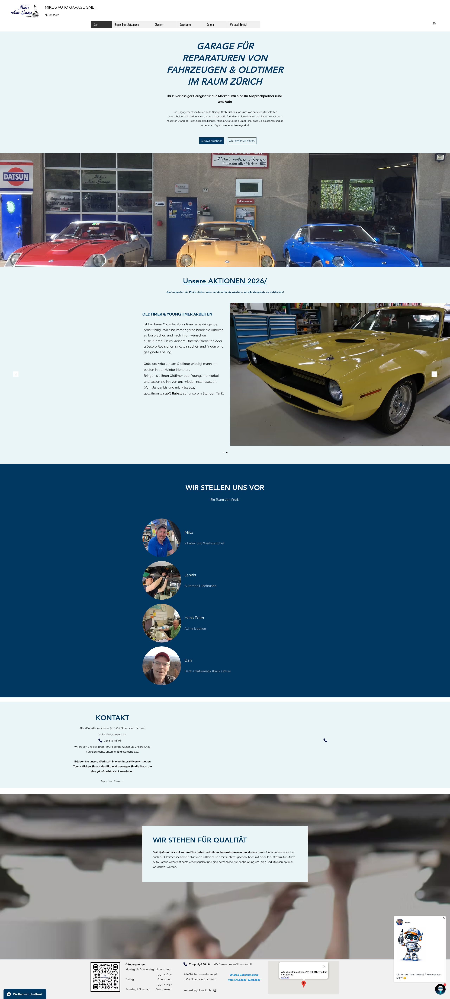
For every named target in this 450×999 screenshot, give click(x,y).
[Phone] (100, 740)
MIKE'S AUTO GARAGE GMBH (71, 7)
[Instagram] (434, 23)
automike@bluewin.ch (112, 734)
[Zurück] (15, 374)
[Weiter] (434, 374)
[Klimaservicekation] (226, 452)
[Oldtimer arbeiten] (223, 452)
